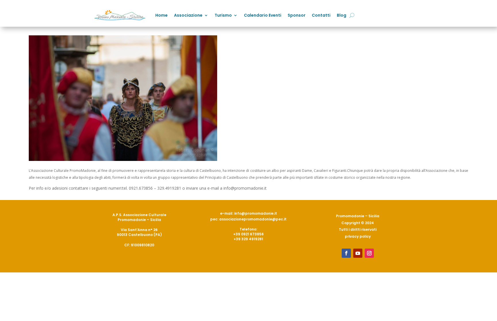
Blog (341, 15)
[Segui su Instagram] (369, 253)
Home (161, 15)
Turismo (223, 15)
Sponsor (296, 15)
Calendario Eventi (262, 15)
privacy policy (358, 236)
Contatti (321, 15)
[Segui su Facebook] (346, 253)
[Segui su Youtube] (357, 253)
